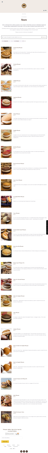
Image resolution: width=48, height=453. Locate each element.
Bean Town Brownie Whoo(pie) (18, 163)
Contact (9, 446)
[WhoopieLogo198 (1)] (24, 3)
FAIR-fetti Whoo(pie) (16, 80)
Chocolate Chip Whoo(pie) (17, 47)
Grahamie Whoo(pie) (17, 329)
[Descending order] (12, 41)
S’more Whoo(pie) (16, 213)
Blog (5, 446)
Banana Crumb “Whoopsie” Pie (18, 262)
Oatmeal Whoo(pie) (16, 113)
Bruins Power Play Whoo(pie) (18, 246)
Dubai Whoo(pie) (16, 395)
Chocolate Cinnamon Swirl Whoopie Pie (20, 378)
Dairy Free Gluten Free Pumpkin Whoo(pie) (20, 345)
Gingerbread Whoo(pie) (17, 97)
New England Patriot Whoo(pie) (18, 196)
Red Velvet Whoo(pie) (17, 147)
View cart (44, 37)
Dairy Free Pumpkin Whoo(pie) (18, 362)
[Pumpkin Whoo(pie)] (6, 135)
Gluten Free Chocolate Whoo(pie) (19, 279)
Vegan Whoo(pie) (16, 312)
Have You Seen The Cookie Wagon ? (47, 227)
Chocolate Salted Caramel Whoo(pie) (19, 229)
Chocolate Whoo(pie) (17, 64)
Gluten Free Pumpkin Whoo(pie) (19, 296)
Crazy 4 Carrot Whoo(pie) (17, 180)
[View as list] (25, 41)
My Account (16, 446)
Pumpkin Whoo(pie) (16, 130)
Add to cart (4, 52)
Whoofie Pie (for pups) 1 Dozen (18, 412)
